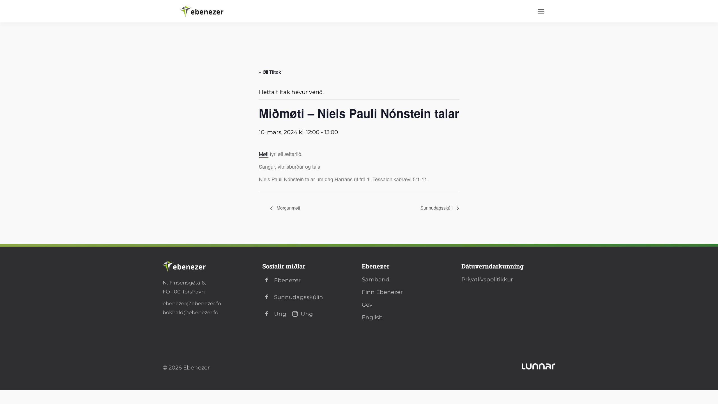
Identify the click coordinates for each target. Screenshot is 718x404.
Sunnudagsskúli (437, 208)
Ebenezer (287, 280)
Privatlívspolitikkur (487, 279)
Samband (376, 279)
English (372, 317)
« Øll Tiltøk (270, 72)
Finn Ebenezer (382, 292)
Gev (367, 304)
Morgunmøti (287, 208)
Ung (280, 314)
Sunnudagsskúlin (298, 297)
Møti (263, 153)
